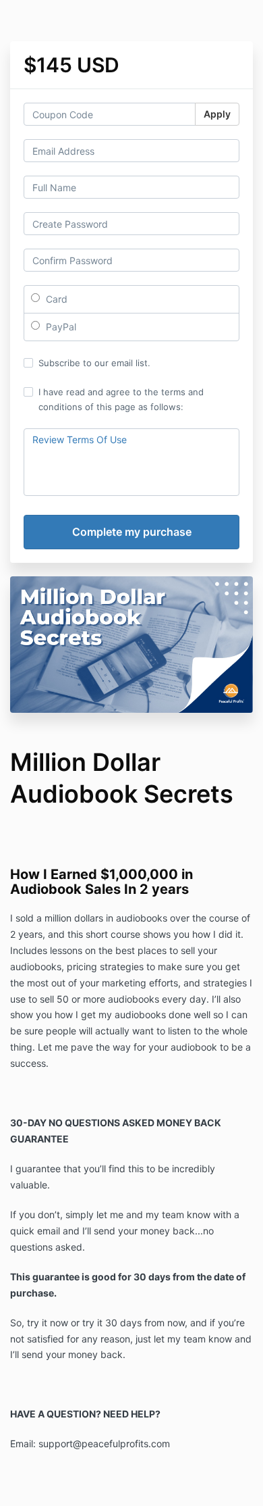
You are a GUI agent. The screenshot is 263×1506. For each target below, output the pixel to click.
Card (55, 299)
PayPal (59, 326)
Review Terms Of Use (79, 439)
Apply (217, 114)
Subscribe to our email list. (94, 362)
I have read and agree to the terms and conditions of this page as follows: (121, 399)
